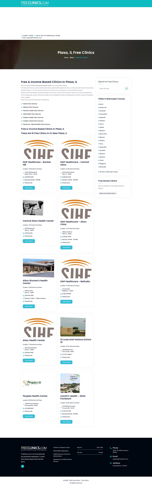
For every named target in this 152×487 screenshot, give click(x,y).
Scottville (102, 150)
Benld (101, 104)
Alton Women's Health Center (35, 282)
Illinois (72, 57)
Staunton (102, 157)
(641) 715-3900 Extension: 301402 (50, 35)
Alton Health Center (34, 340)
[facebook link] (22, 466)
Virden (101, 160)
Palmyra (102, 140)
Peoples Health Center (35, 396)
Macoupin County (116, 99)
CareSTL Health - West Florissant (72, 397)
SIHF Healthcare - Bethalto (75, 281)
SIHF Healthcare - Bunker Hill (37, 163)
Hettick (101, 127)
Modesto (102, 130)
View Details (29, 188)
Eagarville (102, 117)
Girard (101, 124)
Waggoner (102, 163)
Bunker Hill (102, 107)
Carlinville (102, 111)
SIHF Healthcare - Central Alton (74, 163)
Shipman (102, 153)
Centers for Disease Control (61, 447)
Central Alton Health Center (38, 221)
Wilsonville (102, 167)
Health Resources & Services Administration (61, 455)
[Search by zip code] (126, 88)
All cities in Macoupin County (108, 172)
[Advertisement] (76, 20)
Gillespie (102, 120)
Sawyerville (102, 147)
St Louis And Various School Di (75, 341)
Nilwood (101, 137)
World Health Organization (60, 451)
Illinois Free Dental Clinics (108, 193)
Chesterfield (103, 114)
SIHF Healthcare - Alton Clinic (73, 223)
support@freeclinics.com (34, 37)
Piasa (101, 144)
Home (66, 57)
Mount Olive (103, 134)
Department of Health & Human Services (62, 460)
